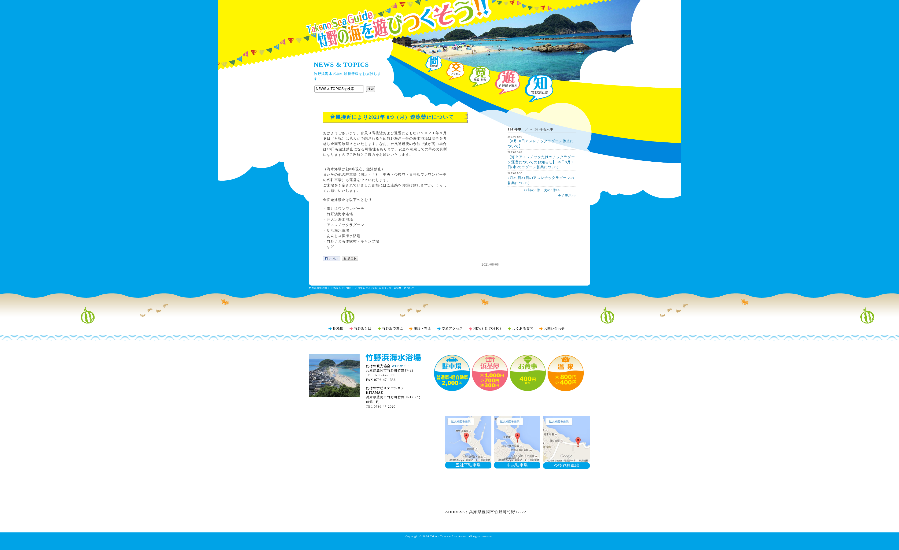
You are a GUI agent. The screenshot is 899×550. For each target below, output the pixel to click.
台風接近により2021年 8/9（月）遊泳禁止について (384, 288)
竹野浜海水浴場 (449, 13)
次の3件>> (552, 190)
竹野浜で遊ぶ (392, 328)
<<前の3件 (531, 190)
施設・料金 (422, 328)
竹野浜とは (363, 328)
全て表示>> (567, 195)
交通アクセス (452, 328)
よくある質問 (522, 328)
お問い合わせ (554, 328)
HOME (338, 328)
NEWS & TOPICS (341, 288)
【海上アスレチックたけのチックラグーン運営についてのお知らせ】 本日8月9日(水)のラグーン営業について (541, 162)
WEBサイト (401, 366)
